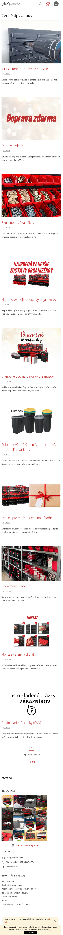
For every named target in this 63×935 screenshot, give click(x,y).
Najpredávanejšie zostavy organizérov (29, 299)
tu (51, 929)
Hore (32, 762)
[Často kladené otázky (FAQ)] (31, 700)
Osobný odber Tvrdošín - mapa (16, 904)
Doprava (5, 900)
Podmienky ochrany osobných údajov (19, 888)
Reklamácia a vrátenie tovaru (15, 892)
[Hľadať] (40, 4)
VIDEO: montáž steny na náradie (25, 69)
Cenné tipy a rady (9, 896)
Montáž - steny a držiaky (19, 654)
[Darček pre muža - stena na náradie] (31, 495)
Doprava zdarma (14, 145)
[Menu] (56, 4)
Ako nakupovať (8, 881)
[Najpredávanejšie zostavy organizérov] (31, 272)
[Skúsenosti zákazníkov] (31, 195)
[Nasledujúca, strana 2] (31, 748)
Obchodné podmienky (12, 885)
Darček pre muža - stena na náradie (27, 518)
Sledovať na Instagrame (27, 845)
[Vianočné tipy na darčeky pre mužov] (31, 349)
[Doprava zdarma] (31, 118)
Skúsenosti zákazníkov (18, 222)
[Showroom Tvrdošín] (31, 563)
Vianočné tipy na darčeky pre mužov (28, 376)
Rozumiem (30, 932)
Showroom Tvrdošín (16, 586)
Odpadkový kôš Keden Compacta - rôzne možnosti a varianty (31, 447)
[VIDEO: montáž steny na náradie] (31, 41)
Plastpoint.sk (12, 866)
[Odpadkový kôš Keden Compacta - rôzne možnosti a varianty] (31, 421)
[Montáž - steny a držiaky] (31, 631)
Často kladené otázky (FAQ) (21, 722)
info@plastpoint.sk (14, 857)
